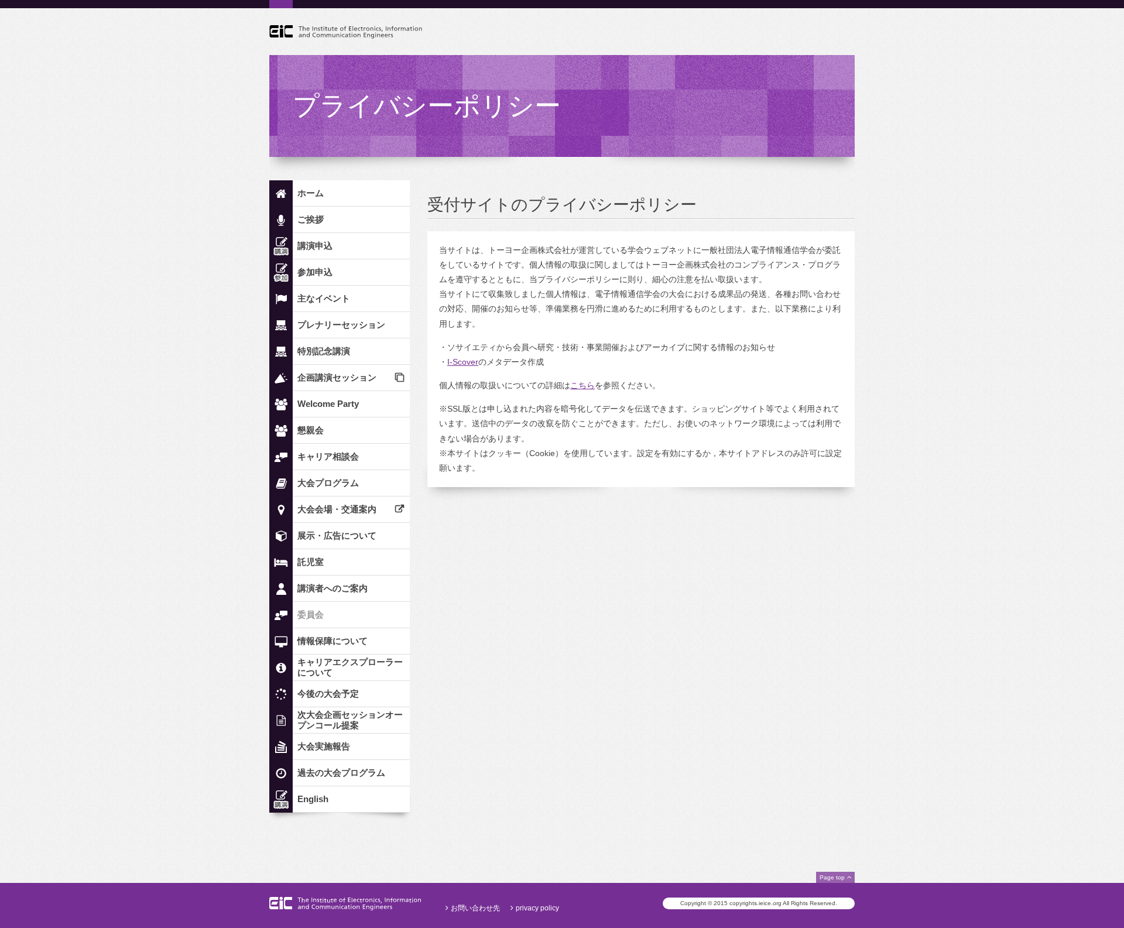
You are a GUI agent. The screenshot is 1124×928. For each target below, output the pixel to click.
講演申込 (315, 246)
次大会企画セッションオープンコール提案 (350, 720)
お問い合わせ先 (475, 908)
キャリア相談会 (328, 456)
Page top (832, 877)
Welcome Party (328, 404)
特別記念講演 (323, 351)
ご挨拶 (310, 219)
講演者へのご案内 (332, 588)
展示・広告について (336, 535)
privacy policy (537, 908)
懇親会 (310, 430)
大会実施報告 (323, 746)
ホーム (310, 193)
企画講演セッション (336, 377)
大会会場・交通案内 (336, 509)
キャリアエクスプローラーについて (350, 667)
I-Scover (462, 362)
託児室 (310, 562)
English (312, 799)
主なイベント (323, 298)
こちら (582, 385)
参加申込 (315, 272)
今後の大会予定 (328, 693)
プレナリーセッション (341, 325)
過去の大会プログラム (341, 773)
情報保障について (332, 641)
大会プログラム (328, 483)
